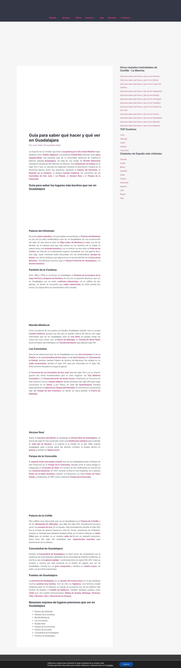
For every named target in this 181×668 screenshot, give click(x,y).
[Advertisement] (90, 40)
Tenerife (123, 159)
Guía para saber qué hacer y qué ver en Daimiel (139, 80)
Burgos (123, 194)
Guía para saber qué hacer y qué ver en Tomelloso (140, 103)
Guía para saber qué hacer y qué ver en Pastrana (140, 76)
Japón (122, 143)
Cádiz (122, 175)
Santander (124, 182)
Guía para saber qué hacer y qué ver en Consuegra (140, 99)
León (122, 190)
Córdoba (123, 171)
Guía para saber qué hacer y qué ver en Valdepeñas (141, 91)
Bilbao (122, 167)
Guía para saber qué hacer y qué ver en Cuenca (139, 114)
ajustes (110, 665)
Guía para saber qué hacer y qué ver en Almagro (139, 95)
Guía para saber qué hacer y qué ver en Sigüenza (140, 126)
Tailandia (123, 139)
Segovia (123, 186)
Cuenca (123, 179)
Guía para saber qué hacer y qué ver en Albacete (140, 122)
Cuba (122, 135)
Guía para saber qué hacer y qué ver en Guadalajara (141, 118)
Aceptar (126, 664)
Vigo (122, 198)
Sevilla (122, 163)
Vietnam (123, 147)
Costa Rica (124, 150)
